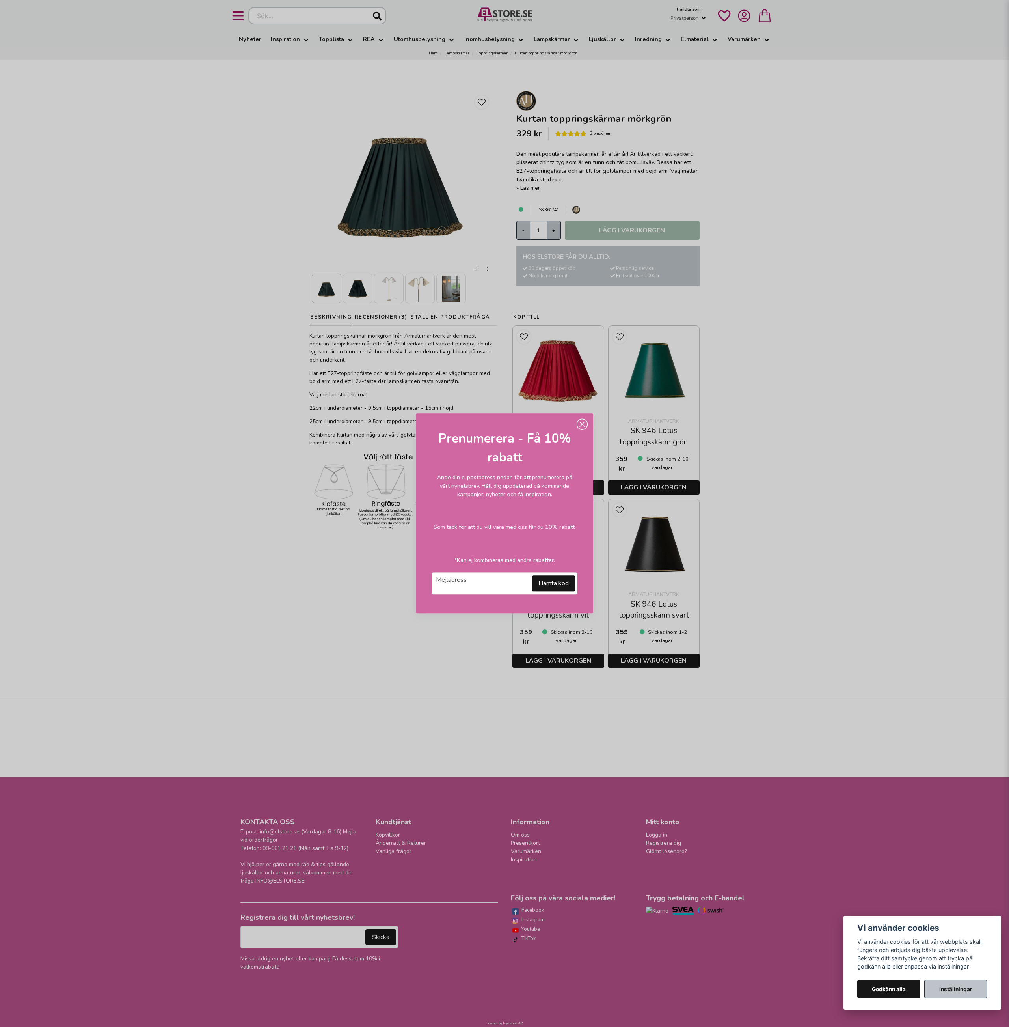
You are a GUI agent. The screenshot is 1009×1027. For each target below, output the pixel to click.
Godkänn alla (889, 989)
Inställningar (955, 989)
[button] (582, 424)
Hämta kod (553, 583)
